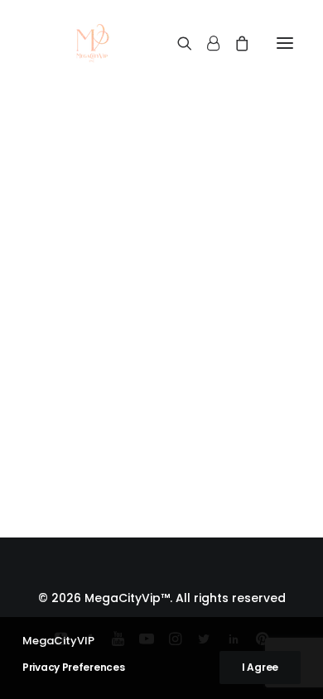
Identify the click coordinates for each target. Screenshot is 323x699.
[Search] (177, 43)
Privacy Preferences (73, 667)
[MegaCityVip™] (92, 43)
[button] (285, 43)
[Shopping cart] (234, 43)
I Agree (260, 667)
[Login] (205, 43)
